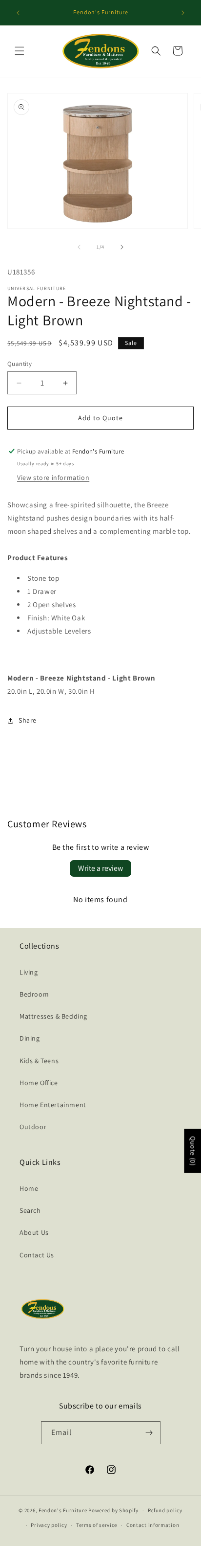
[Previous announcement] (18, 12)
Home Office (39, 1082)
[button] (19, 51)
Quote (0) (192, 1150)
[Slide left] (79, 247)
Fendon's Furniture (63, 1509)
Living (29, 972)
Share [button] (28, 720)
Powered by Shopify (113, 1509)
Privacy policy (49, 1525)
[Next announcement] (183, 12)
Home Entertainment (53, 1104)
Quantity (19, 364)
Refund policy (165, 1510)
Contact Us (37, 1254)
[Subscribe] (149, 1432)
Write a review (100, 868)
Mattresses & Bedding (53, 1016)
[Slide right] (122, 247)
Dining (30, 1038)
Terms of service (96, 1525)
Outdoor (33, 1126)
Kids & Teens (39, 1060)
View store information (53, 477)
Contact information (152, 1525)
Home (29, 1188)
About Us (34, 1232)
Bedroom (34, 994)
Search (30, 1210)
